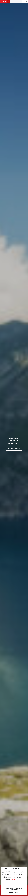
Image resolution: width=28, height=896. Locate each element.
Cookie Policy (15, 879)
